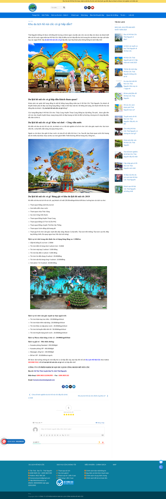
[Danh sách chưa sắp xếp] (55, 435)
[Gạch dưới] (46, 435)
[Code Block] (60, 435)
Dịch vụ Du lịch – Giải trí (59, 15)
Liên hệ (131, 15)
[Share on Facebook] (63, 386)
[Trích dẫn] (57, 435)
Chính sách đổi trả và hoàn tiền (96, 478)
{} (65, 435)
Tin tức (122, 15)
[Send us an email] (89, 7)
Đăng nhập (100, 422)
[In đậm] (41, 435)
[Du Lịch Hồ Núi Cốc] (37, 8)
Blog (29, 493)
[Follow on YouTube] (92, 7)
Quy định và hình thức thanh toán (97, 473)
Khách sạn (75, 15)
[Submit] (64, 7)
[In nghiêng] (44, 435)
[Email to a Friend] (70, 386)
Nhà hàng (84, 15)
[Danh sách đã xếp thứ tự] (52, 435)
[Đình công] (49, 435)
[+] (68, 435)
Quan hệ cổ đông (112, 15)
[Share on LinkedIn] (73, 386)
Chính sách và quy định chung (96, 475)
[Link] (63, 435)
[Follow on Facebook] (85, 7)
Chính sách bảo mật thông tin (96, 471)
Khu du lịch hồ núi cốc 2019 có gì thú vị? (92, 396)
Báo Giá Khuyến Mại (97, 15)
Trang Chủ (35, 15)
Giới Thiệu (45, 15)
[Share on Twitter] (66, 386)
